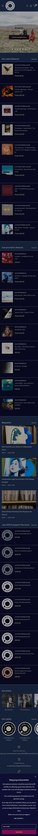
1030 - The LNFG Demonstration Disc (24, 190)
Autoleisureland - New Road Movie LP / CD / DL (25, 209)
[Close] (35, 776)
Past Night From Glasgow (23, 87)
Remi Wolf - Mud (20, 330)
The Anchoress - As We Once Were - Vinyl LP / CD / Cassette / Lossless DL (25, 150)
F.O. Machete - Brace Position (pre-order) (25, 170)
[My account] (31, 6)
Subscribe (19, 832)
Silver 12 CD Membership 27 (23, 551)
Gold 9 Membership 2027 (22, 619)
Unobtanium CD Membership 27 (25, 568)
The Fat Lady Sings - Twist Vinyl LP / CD (25, 110)
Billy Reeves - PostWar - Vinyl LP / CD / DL (25, 229)
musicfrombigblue (20, 254)
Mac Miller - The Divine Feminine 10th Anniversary (25, 348)
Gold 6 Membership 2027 (22, 637)
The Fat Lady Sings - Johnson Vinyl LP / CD (24, 90)
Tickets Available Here (19, 37)
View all (33, 59)
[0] (34, 6)
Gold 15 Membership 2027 (23, 585)
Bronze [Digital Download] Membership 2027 (23, 672)
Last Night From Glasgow (23, 167)
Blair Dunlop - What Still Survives (25, 295)
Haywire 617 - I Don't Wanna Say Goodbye (25, 404)
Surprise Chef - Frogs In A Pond (24, 312)
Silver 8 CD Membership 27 (23, 534)
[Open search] (27, 6)
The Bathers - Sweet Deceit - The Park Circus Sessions (25, 129)
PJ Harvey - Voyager (21, 366)
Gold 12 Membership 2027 (23, 602)
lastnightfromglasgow (22, 65)
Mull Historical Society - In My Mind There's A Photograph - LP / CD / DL (25, 70)
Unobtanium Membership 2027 (24, 654)
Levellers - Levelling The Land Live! (24, 257)
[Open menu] (3, 5)
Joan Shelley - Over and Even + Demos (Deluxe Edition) (24, 384)
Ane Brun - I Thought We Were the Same (25, 277)
